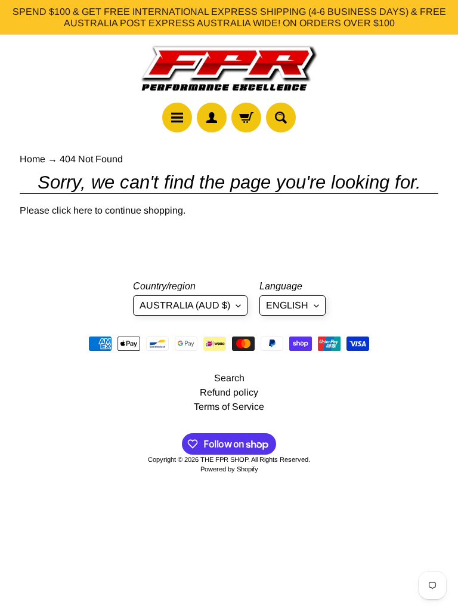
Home (32, 159)
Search (229, 378)
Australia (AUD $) (185, 305)
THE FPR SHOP (224, 459)
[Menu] (177, 117)
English (287, 305)
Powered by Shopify (229, 469)
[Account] (212, 117)
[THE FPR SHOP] (229, 68)
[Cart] (246, 117)
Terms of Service (229, 407)
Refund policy (229, 392)
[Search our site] (281, 117)
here (82, 210)
